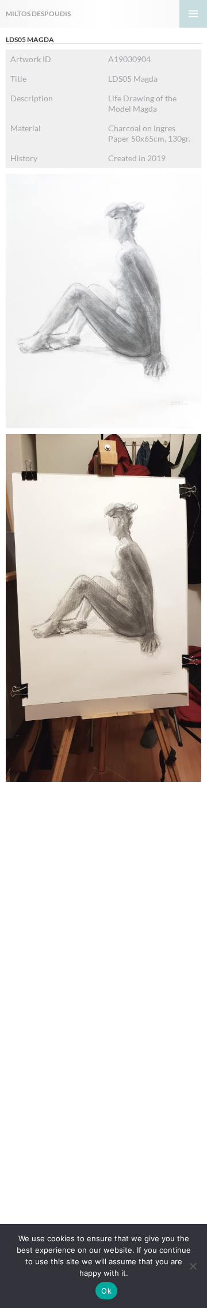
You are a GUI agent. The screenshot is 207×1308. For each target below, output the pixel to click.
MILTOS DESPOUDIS (38, 13)
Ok (106, 1290)
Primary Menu (193, 14)
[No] (192, 1266)
